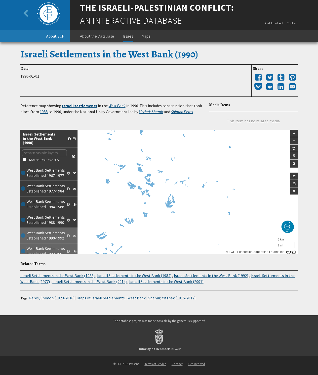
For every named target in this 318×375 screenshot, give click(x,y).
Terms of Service (155, 364)
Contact (292, 23)
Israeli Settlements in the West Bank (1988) (57, 275)
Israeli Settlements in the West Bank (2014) (89, 281)
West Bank (117, 105)
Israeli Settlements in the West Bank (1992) (211, 275)
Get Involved (274, 23)
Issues (128, 36)
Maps (146, 36)
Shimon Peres (182, 111)
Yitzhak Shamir (151, 111)
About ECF (55, 36)
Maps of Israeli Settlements (101, 297)
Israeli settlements (79, 105)
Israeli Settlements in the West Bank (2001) (166, 281)
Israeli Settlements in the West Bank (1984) (134, 275)
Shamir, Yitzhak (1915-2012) (172, 297)
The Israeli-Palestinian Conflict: (157, 7)
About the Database (97, 36)
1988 (44, 111)
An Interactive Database (131, 20)
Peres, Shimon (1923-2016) (52, 297)
